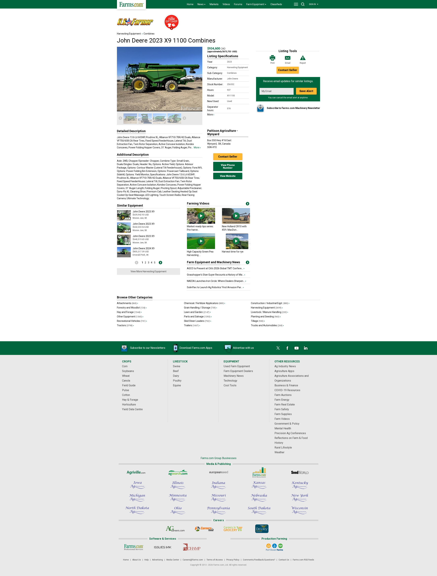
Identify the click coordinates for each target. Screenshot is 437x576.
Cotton (126, 395)
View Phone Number (228, 166)
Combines (149, 33)
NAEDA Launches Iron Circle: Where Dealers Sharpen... (216, 281)
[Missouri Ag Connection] (218, 498)
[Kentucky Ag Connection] (299, 485)
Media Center (172, 560)
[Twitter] (278, 348)
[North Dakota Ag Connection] (137, 510)
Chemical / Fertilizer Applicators (204, 303)
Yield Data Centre (132, 409)
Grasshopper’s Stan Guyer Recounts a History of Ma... (216, 274)
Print (272, 63)
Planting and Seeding (265, 316)
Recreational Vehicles (132, 321)
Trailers (192, 325)
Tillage (258, 321)
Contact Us (284, 560)
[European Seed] (218, 472)
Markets (214, 4)
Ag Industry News (285, 366)
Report (303, 63)
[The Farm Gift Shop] (170, 22)
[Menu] (296, 4)
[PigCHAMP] (191, 547)
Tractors (125, 325)
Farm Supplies (283, 414)
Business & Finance (286, 385)
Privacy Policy (232, 560)
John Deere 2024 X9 (143, 248)
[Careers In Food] (204, 529)
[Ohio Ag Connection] (177, 510)
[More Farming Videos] (247, 204)
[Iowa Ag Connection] (137, 485)
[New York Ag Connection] (299, 498)
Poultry (177, 380)
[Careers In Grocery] (233, 529)
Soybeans (128, 371)
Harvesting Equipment (129, 33)
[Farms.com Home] (131, 4)
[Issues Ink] (162, 547)
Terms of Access (215, 560)
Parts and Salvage (198, 316)
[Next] (184, 118)
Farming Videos (198, 203)
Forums (238, 4)
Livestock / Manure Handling (269, 312)
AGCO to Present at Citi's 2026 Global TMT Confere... (215, 268)
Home (190, 4)
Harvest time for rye (232, 251)
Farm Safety (281, 409)
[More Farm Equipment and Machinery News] (247, 263)
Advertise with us (243, 347)
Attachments (127, 303)
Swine (176, 366)
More (197, 147)
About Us (136, 560)
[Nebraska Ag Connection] (259, 498)
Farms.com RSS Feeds (303, 560)
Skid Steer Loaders (197, 321)
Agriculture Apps (284, 371)
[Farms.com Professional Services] (133, 547)
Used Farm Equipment (237, 366)
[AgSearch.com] (177, 472)
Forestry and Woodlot (131, 307)
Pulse (125, 390)
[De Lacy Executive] (261, 529)
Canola (126, 380)
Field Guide (129, 385)
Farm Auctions (283, 395)
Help (146, 560)
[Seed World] (299, 472)
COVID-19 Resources (287, 390)
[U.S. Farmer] (138, 22)
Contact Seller (287, 70)
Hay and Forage (129, 312)
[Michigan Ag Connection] (137, 498)
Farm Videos (282, 418)
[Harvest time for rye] (236, 248)
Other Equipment (130, 316)
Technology (230, 380)
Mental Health (282, 428)
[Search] (302, 4)
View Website (228, 176)
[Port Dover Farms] (274, 547)
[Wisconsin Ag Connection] (299, 510)
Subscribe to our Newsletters (147, 347)
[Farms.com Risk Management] (259, 472)
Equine (177, 385)
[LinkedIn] (305, 348)
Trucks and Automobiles (267, 325)
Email (287, 63)
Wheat (126, 375)
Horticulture (129, 404)
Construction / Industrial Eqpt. (270, 303)
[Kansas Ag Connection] (259, 485)
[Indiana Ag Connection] (218, 485)
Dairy (176, 375)
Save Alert (306, 91)
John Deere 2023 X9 (143, 211)
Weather (279, 452)
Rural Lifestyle (283, 447)
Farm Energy (281, 399)
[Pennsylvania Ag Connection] (218, 510)
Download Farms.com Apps (195, 347)
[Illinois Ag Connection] (177, 485)
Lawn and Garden (197, 312)
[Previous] (120, 118)
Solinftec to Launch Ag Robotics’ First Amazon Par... (215, 287)
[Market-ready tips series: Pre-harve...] (201, 223)
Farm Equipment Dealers (238, 371)
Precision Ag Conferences (290, 433)
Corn (125, 366)
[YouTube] (296, 348)
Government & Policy (286, 423)
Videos (226, 4)
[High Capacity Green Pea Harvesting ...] (201, 248)
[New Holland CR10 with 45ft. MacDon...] (236, 223)
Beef (176, 371)
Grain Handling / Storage (200, 307)
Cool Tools (230, 385)
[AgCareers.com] (175, 529)
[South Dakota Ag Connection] (259, 510)
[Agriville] (137, 472)
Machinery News (234, 375)
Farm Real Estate (284, 404)
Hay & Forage (130, 399)
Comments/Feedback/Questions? (259, 560)
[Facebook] (287, 348)
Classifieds (276, 4)
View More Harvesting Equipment (148, 271)
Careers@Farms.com (193, 560)
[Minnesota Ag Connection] (177, 498)
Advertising (157, 560)
